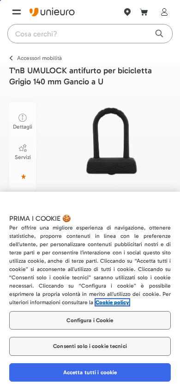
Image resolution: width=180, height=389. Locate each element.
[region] (90, 290)
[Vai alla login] (162, 12)
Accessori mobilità (39, 58)
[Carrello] (144, 12)
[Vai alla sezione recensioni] (22, 176)
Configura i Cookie (89, 320)
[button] (110, 142)
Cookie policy (112, 302)
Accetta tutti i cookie (90, 372)
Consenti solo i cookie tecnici (90, 346)
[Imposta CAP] (127, 12)
